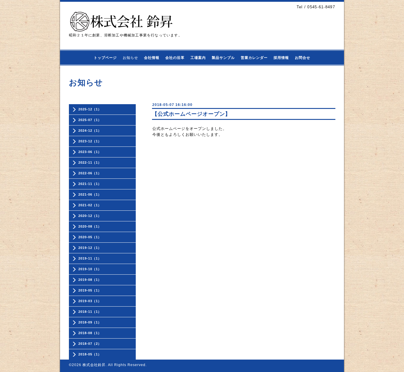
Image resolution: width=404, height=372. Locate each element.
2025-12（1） (89, 109)
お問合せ (302, 58)
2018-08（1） (89, 333)
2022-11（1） (89, 162)
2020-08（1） (89, 226)
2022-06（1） (89, 173)
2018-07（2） (89, 343)
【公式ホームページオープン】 (191, 114)
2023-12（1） (89, 141)
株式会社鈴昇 (94, 365)
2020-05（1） (89, 237)
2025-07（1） (89, 120)
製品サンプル (223, 58)
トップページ (105, 58)
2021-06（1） (89, 194)
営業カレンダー (254, 58)
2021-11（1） (89, 184)
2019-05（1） (89, 290)
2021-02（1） (89, 205)
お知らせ (130, 58)
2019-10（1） (89, 269)
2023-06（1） (89, 152)
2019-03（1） (89, 301)
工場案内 (198, 58)
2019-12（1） (89, 247)
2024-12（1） (89, 130)
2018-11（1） (89, 311)
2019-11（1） (89, 258)
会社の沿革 (175, 58)
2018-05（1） (89, 354)
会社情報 (151, 58)
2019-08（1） (89, 279)
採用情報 (281, 58)
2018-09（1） (89, 322)
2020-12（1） (89, 216)
